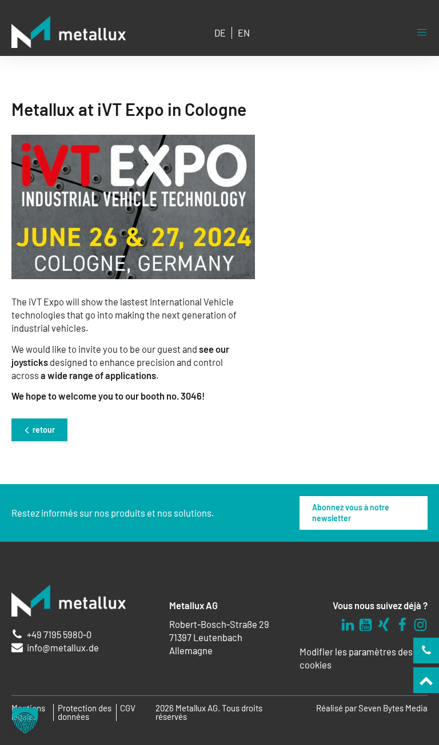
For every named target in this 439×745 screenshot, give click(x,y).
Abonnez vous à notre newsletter (350, 512)
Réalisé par (372, 708)
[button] (25, 720)
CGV (127, 708)
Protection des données (84, 712)
